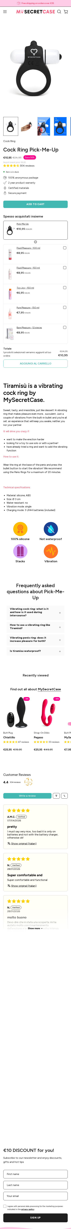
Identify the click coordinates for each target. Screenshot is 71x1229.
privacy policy (27, 1209)
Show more (34, 928)
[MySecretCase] (35, 12)
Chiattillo (9, 737)
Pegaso (38, 737)
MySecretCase (49, 689)
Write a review (27, 795)
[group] (35, 3)
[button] (58, 11)
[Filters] (56, 796)
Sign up (35, 1217)
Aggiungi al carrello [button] (35, 363)
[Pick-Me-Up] (10, 126)
